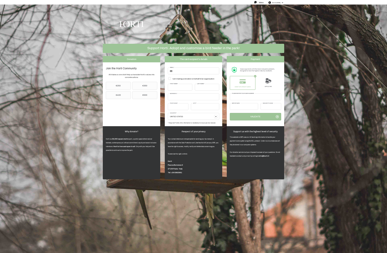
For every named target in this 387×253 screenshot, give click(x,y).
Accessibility (276, 3)
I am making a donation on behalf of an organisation (193, 79)
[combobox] (193, 116)
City (195, 103)
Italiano (261, 2)
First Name (174, 83)
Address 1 (173, 93)
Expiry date (236, 103)
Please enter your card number (243, 93)
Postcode (174, 103)
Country (173, 113)
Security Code (268, 103)
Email (172, 67)
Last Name (200, 83)
